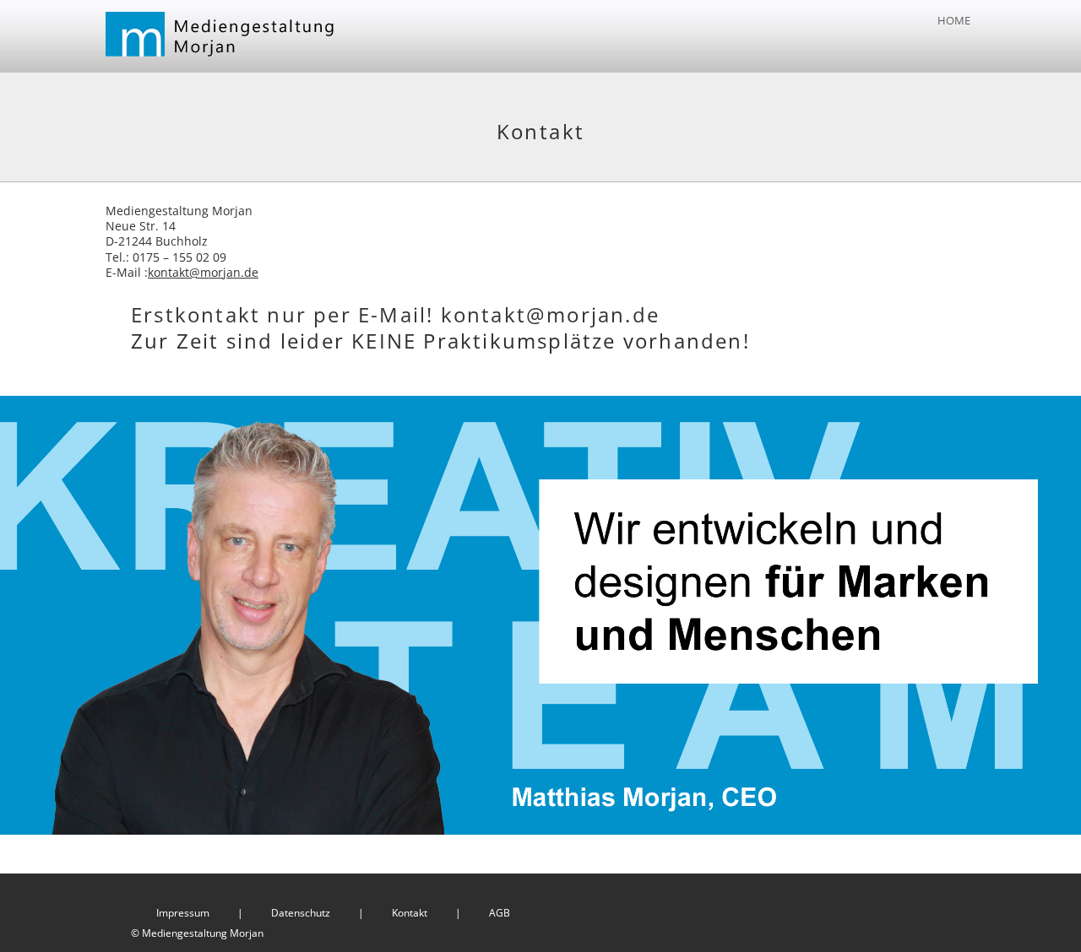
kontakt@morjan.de (203, 272)
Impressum (182, 913)
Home (953, 20)
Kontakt (409, 913)
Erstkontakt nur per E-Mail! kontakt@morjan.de (395, 314)
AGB (499, 913)
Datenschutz (300, 913)
